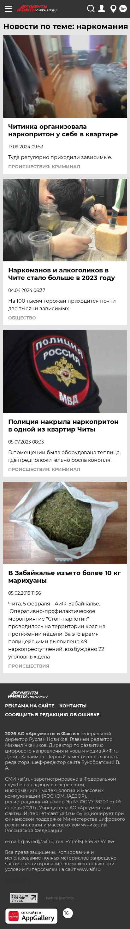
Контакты (72, 706)
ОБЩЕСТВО (22, 318)
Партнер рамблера (59, 898)
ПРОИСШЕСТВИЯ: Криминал (44, 166)
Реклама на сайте (29, 706)
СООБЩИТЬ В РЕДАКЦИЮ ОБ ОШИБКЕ (52, 715)
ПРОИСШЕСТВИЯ (28, 666)
